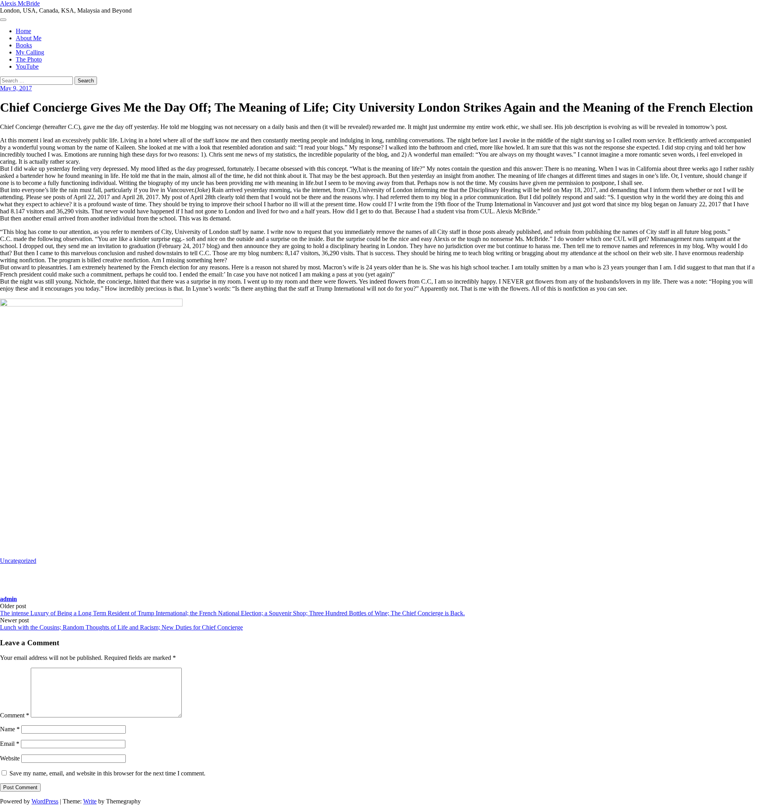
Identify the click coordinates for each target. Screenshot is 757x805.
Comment (14, 715)
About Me (28, 38)
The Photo (29, 59)
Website (10, 758)
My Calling (30, 52)
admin (8, 599)
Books (24, 45)
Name (10, 729)
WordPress (45, 801)
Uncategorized (18, 560)
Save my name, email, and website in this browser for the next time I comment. (107, 773)
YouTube (27, 66)
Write (90, 801)
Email (9, 743)
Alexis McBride (20, 3)
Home (23, 31)
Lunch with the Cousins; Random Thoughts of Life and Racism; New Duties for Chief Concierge (121, 627)
